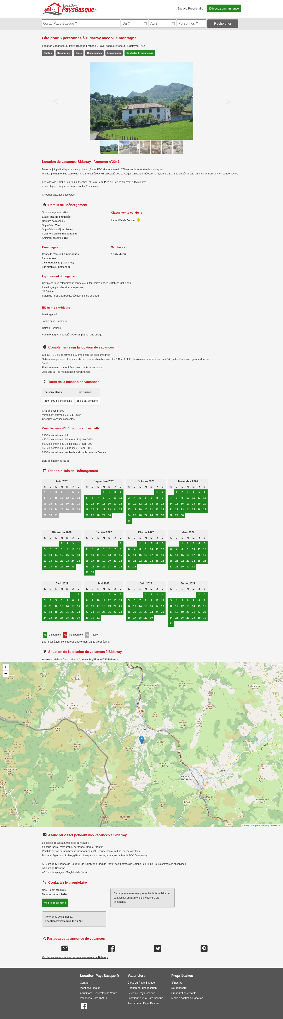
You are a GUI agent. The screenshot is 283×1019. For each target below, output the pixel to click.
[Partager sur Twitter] (158, 948)
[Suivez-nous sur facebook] (83, 1005)
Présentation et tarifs (183, 993)
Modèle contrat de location (187, 998)
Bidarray (132, 45)
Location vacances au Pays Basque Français (69, 45)
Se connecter (179, 987)
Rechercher (222, 23)
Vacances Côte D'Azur (93, 998)
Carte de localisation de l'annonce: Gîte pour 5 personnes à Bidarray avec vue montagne (141, 744)
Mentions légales (90, 987)
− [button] (5, 673)
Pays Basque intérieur (111, 45)
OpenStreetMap (261, 825)
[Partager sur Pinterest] (204, 948)
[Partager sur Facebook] (111, 948)
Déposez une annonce (224, 8)
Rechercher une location (142, 987)
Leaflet (245, 825)
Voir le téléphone (55, 902)
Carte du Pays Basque (141, 982)
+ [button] (5, 667)
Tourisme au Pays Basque (143, 1003)
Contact (84, 982)
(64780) (141, 46)
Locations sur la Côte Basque (145, 998)
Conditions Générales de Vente (98, 993)
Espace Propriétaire (190, 8)
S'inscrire (176, 982)
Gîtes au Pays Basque (141, 993)
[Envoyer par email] (65, 948)
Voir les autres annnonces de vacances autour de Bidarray (75, 957)
